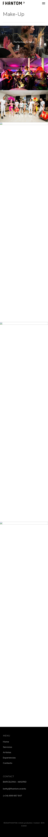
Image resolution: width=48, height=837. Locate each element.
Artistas (7, 752)
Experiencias (9, 757)
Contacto (7, 763)
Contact (37, 823)
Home (6, 741)
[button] (43, 3)
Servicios (7, 747)
